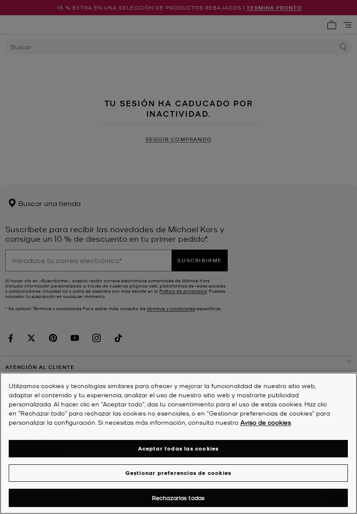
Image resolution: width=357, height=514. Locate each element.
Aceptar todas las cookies (178, 448)
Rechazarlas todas (178, 497)
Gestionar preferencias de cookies (178, 473)
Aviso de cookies (265, 422)
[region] (178, 443)
